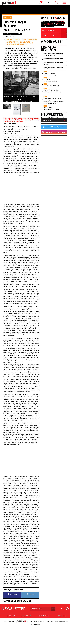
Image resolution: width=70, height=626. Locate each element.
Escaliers (47, 64)
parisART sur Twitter (52, 127)
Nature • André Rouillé (51, 60)
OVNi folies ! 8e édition (51, 86)
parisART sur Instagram (55, 132)
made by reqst (35, 624)
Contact (61, 615)
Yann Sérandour (29, 39)
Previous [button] (7, 86)
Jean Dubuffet (48, 107)
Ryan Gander (12, 41)
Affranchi (47, 79)
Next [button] (36, 86)
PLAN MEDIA (26, 615)
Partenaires (43, 615)
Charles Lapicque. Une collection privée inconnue (53, 91)
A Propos (11, 615)
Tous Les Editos (53, 36)
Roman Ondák (26, 43)
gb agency (10, 37)
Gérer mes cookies (61, 621)
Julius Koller (12, 43)
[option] (21, 86)
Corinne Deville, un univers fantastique (53, 99)
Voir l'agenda (53, 30)
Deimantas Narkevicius (17, 45)
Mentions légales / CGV (37, 621)
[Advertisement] (21, 189)
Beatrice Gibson (13, 39)
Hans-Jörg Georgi (49, 73)
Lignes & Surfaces (49, 55)
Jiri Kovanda (25, 41)
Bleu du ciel (48, 69)
